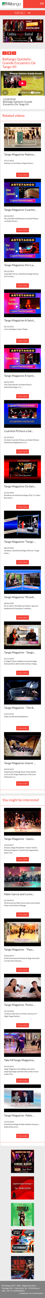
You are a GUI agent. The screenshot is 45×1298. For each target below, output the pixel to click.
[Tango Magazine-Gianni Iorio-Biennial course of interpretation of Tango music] (22, 746)
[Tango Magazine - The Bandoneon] (22, 690)
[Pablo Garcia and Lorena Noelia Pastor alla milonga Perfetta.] (22, 877)
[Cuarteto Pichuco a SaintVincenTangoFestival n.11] (22, 414)
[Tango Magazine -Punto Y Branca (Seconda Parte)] (22, 988)
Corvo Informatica (36, 1293)
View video (23, 174)
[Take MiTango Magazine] (22, 1043)
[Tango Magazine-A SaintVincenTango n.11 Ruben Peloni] (22, 358)
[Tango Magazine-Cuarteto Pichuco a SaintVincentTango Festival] (22, 192)
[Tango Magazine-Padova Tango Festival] (22, 137)
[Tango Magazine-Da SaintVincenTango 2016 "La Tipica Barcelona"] (22, 469)
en (42, 3)
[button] (22, 137)
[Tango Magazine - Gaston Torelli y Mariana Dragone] (22, 822)
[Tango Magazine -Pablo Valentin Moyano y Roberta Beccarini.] (22, 1098)
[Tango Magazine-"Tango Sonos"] (22, 524)
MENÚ (20, 13)
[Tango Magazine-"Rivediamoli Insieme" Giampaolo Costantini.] (22, 580)
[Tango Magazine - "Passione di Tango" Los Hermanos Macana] (22, 932)
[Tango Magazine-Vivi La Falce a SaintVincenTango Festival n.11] (22, 248)
